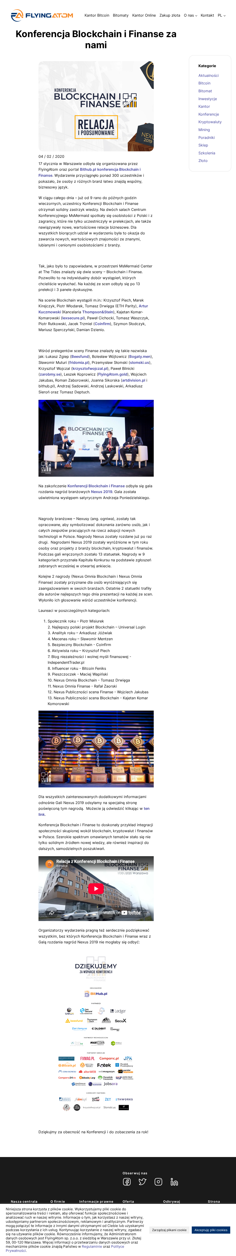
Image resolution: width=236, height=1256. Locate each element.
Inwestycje (207, 98)
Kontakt (207, 15)
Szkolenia (206, 153)
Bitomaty (121, 15)
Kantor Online (144, 15)
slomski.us (139, 362)
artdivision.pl (133, 380)
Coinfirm (102, 323)
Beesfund (79, 356)
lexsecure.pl (73, 318)
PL (220, 15)
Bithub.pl (88, 169)
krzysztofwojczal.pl (90, 368)
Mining (204, 129)
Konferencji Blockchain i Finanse (96, 486)
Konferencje (208, 114)
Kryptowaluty (210, 122)
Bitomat (205, 91)
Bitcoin (204, 83)
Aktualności (208, 75)
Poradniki (206, 137)
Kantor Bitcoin (97, 15)
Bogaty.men (139, 356)
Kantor (204, 106)
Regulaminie (92, 1246)
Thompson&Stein (97, 312)
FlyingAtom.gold (112, 374)
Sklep (203, 145)
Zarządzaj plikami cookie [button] (169, 1230)
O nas (189, 15)
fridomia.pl (78, 362)
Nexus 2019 (101, 491)
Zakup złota (169, 15)
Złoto (203, 160)
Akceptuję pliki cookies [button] (211, 1230)
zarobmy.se (50, 374)
